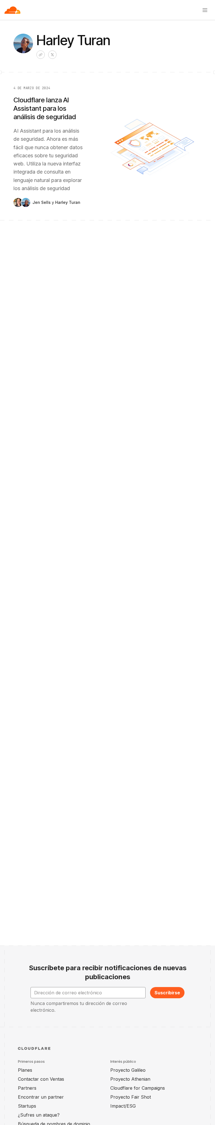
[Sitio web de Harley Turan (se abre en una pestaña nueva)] (40, 54)
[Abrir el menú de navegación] (205, 10)
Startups (27, 1106)
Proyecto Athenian (130, 1079)
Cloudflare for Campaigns (137, 1088)
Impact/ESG (123, 1106)
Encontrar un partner (41, 1097)
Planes (25, 1070)
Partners (27, 1088)
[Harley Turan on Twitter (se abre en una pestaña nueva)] (52, 54)
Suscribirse (167, 992)
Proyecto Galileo (128, 1070)
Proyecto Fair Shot (130, 1097)
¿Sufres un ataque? (39, 1115)
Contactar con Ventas (41, 1079)
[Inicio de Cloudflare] (12, 10)
